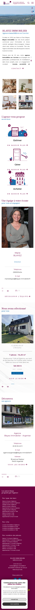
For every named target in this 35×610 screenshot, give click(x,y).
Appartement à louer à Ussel (10, 518)
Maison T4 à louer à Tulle (9, 550)
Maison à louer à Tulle (8, 515)
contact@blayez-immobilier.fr (17, 567)
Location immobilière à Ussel (10, 528)
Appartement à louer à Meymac (11, 510)
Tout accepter (14, 604)
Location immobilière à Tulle (10, 532)
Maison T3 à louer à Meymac (10, 543)
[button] (8, 291)
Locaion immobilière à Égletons (11, 526)
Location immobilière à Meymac (11, 530)
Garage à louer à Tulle (8, 516)
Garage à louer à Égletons (9, 506)
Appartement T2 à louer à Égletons (12, 542)
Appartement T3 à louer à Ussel (11, 552)
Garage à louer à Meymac (9, 511)
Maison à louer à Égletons (9, 503)
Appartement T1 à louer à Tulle (10, 547)
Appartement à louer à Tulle (10, 513)
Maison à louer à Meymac (9, 508)
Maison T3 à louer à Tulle (9, 548)
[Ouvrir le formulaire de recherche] (28, 3)
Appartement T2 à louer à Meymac (12, 545)
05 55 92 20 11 (17, 448)
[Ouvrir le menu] (32, 3)
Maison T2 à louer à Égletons (10, 540)
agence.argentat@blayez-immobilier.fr (17, 455)
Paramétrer (14, 599)
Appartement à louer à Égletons (11, 504)
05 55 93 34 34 (17, 565)
